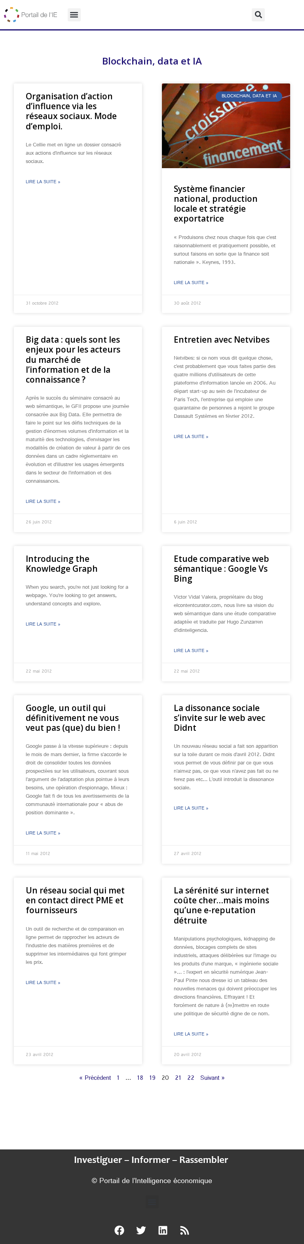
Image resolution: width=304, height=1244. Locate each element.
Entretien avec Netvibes (222, 339)
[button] (74, 14)
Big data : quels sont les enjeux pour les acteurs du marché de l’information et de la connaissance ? (73, 359)
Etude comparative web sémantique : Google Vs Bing (221, 568)
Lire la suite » (43, 182)
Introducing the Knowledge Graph (62, 563)
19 (152, 1079)
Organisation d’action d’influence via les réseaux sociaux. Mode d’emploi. (71, 111)
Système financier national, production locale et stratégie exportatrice (216, 203)
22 (190, 1079)
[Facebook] (119, 1230)
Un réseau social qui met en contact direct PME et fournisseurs (75, 900)
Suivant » (212, 1079)
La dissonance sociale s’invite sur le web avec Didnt (219, 717)
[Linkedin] (163, 1230)
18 (140, 1079)
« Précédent (95, 1079)
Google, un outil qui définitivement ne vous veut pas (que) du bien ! (73, 717)
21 (178, 1079)
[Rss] (185, 1230)
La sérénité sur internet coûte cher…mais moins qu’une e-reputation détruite (221, 905)
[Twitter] (141, 1230)
